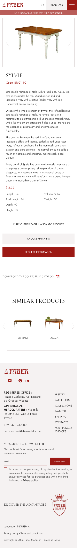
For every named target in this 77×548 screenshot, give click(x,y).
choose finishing (38, 239)
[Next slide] (69, 43)
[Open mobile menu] (72, 5)
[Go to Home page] (13, 5)
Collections (63, 406)
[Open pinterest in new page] (20, 381)
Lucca (54, 337)
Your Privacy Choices (63, 429)
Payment (60, 411)
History (60, 394)
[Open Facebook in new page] (4, 381)
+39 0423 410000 (15, 425)
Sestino (23, 337)
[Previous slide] (7, 43)
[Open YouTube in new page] (15, 381)
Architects (62, 400)
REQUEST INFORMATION (38, 252)
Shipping (61, 417)
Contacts (61, 422)
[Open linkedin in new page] (27, 381)
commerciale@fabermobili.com (22, 431)
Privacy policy (11, 533)
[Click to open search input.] (42, 5)
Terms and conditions (32, 533)
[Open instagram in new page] (10, 381)
